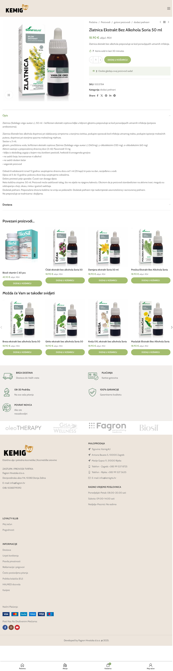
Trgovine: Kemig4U (101, 449)
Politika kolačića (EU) (13, 578)
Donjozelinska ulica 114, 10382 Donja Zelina (24, 477)
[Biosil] (149, 428)
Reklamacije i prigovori (13, 567)
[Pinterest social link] (106, 95)
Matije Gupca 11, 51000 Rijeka (106, 460)
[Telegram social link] (114, 95)
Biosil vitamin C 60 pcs (14, 272)
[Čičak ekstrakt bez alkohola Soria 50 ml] (65, 247)
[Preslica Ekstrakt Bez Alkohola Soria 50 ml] (151, 247)
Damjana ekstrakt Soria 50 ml (103, 269)
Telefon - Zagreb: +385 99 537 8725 (109, 466)
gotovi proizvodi (122, 22)
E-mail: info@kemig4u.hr (104, 477)
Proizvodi (105, 22)
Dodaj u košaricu (118, 59)
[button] (22, 283)
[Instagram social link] (11, 627)
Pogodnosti (8, 529)
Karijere (6, 590)
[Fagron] (107, 428)
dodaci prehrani (141, 22)
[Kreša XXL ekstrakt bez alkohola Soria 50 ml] (108, 319)
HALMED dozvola (11, 584)
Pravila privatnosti (11, 561)
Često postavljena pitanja (15, 572)
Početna (93, 22)
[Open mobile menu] (168, 8)
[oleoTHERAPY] (23, 428)
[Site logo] (17, 8)
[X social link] (102, 95)
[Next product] (168, 22)
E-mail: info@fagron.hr (14, 482)
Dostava (7, 549)
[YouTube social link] (17, 627)
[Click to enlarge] (9, 95)
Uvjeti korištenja (11, 555)
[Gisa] (65, 428)
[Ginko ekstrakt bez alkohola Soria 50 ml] (65, 319)
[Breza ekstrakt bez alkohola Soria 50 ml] (22, 319)
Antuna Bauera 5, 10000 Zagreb (108, 454)
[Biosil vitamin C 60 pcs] (22, 248)
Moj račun (7, 524)
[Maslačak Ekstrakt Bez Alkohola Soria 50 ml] (151, 319)
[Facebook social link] (97, 95)
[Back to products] (164, 22)
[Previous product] (160, 22)
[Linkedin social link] (110, 95)
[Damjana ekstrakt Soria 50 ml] (108, 247)
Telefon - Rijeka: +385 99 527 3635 (109, 472)
